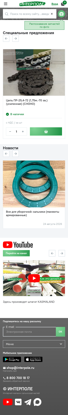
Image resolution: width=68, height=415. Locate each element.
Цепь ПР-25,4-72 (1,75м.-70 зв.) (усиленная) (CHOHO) (27, 102)
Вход (54, 4)
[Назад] (6, 38)
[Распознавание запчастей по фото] (61, 13)
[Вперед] (15, 38)
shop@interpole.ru (20, 368)
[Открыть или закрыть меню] (5, 3)
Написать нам (10, 371)
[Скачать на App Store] (34, 359)
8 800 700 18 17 (18, 378)
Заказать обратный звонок (16, 381)
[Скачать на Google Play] (13, 359)
